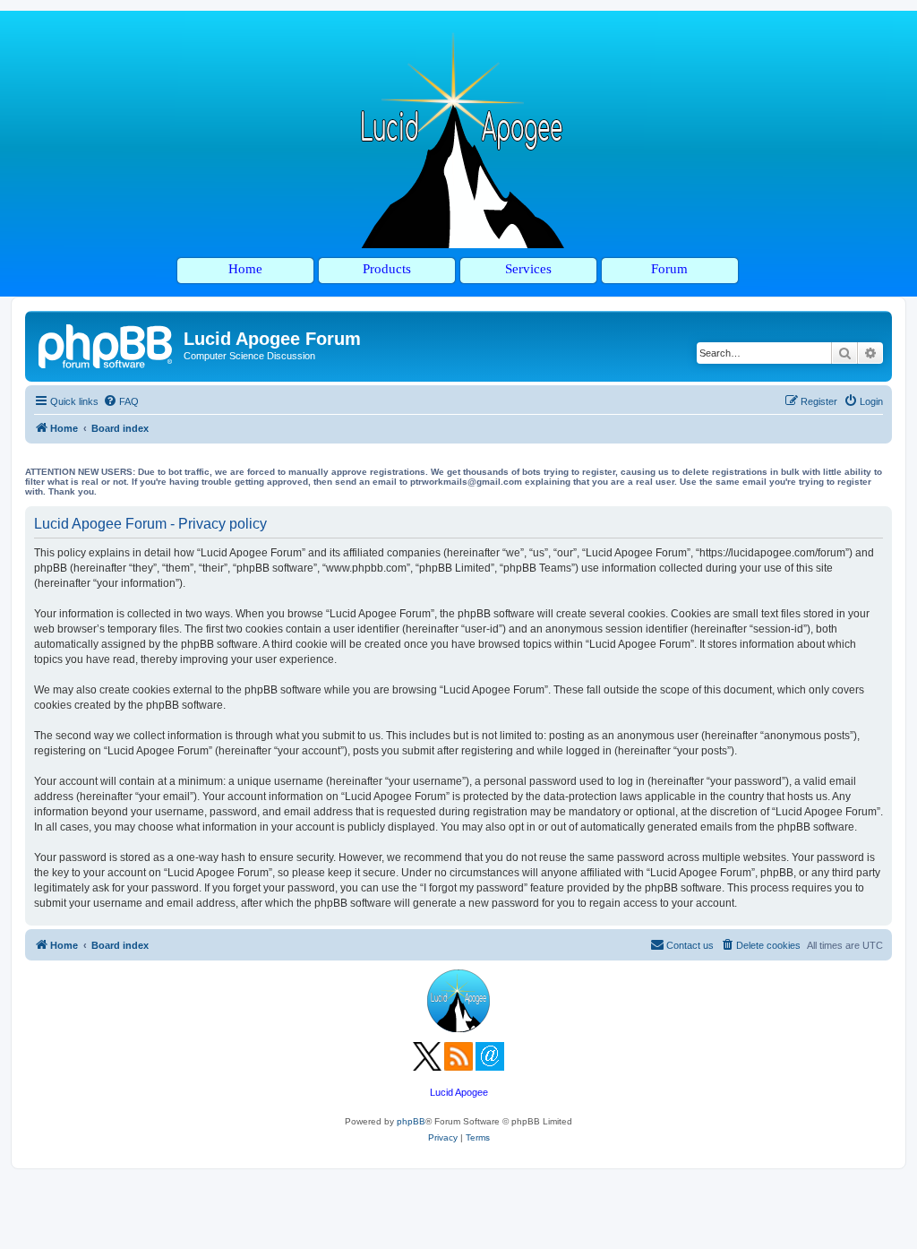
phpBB (411, 1121)
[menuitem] (121, 401)
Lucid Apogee (459, 1092)
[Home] (107, 344)
